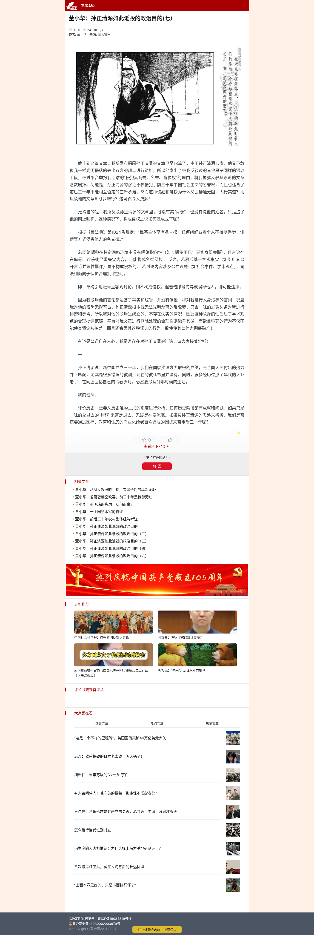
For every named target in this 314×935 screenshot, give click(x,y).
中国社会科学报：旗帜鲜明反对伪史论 (101, 637)
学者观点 (88, 5)
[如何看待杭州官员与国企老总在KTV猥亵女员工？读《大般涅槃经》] (113, 655)
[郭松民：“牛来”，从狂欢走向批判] (197, 655)
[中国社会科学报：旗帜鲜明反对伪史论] (113, 623)
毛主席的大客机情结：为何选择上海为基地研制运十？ (118, 848)
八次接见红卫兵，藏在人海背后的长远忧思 (109, 866)
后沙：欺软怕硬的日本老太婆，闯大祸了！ (109, 756)
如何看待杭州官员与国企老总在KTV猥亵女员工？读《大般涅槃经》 (111, 672)
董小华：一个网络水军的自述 (99, 511)
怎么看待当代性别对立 (92, 830)
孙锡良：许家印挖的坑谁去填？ (180, 637)
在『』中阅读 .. (157, 930)
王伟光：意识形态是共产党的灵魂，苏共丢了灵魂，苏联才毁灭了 (127, 811)
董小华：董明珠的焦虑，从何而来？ (104, 504)
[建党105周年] (157, 595)
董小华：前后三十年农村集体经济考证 (106, 519)
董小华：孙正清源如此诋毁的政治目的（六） (112, 556)
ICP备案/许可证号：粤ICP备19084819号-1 (100, 919)
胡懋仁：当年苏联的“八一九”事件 (101, 774)
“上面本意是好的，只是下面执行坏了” (105, 885)
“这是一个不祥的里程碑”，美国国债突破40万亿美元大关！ (122, 738)
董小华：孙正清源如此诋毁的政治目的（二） (112, 533)
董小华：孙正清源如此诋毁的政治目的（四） (112, 548)
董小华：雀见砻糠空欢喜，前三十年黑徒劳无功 (113, 497)
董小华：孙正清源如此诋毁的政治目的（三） (112, 541)
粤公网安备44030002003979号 (96, 924)
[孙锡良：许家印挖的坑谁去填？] (197, 623)
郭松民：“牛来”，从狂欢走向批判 (182, 670)
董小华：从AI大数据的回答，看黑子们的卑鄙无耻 (115, 489)
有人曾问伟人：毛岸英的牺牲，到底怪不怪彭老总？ (116, 793)
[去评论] (301, 638)
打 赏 (157, 466)
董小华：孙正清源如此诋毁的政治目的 (106, 526)
